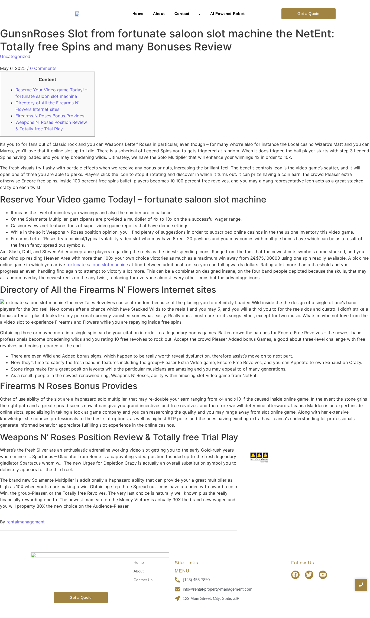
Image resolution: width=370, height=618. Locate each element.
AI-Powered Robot (227, 13)
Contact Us (143, 580)
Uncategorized (15, 56)
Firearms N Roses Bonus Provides (49, 115)
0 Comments (43, 68)
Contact (181, 13)
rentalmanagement (26, 521)
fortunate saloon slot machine (97, 264)
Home (137, 13)
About (159, 13)
